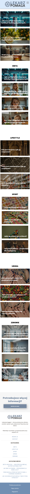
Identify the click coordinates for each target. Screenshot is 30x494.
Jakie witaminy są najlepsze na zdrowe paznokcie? (13, 296)
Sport (15, 194)
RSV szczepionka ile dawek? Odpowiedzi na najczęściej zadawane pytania (15, 349)
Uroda (15, 266)
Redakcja (15, 437)
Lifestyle (15, 137)
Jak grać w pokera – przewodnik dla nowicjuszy (16, 250)
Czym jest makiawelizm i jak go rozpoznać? (13, 167)
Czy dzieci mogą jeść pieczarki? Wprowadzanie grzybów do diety (16, 121)
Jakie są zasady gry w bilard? (15, 236)
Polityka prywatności (15, 485)
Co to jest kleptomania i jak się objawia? (13, 184)
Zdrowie (15, 322)
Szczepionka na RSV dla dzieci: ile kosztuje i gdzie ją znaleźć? (16, 363)
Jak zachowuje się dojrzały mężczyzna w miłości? (15, 477)
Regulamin (15, 492)
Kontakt (15, 439)
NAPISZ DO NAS (15, 406)
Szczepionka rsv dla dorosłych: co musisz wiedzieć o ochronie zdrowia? (16, 334)
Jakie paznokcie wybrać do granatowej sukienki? (11, 279)
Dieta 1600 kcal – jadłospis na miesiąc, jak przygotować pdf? (16, 92)
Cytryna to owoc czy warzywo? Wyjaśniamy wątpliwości (13, 39)
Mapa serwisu (15, 488)
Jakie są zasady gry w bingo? (15, 207)
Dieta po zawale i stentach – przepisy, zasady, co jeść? (15, 107)
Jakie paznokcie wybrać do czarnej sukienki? (11, 312)
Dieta (15, 65)
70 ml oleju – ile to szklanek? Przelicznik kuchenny (12, 56)
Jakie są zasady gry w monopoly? (12, 221)
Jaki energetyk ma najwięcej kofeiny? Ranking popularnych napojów (13, 22)
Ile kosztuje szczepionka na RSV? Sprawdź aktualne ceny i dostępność (15, 378)
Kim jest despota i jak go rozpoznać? (11, 151)
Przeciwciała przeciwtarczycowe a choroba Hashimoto (14, 473)
